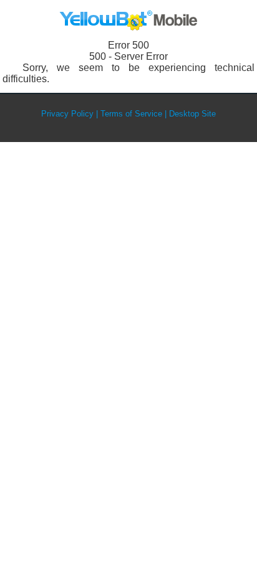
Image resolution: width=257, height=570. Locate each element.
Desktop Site (192, 113)
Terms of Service (131, 113)
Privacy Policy (67, 113)
